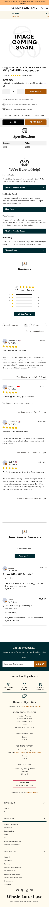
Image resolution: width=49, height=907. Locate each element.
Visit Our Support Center (15, 187)
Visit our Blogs (11, 250)
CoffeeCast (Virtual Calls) (13, 878)
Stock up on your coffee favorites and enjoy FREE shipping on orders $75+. (25, 2)
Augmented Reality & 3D (12, 841)
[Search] (42, 8)
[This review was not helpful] (44, 377)
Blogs (6, 834)
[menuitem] (25, 808)
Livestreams (8, 881)
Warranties (8, 828)
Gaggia (7, 75)
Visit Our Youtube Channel (15, 231)
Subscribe (7, 884)
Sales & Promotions (11, 824)
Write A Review (24, 314)
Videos (6, 838)
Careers (7, 864)
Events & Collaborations (12, 867)
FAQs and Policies (10, 871)
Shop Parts (9, 209)
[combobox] (36, 331)
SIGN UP (40, 664)
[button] (2, 8)
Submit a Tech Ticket (34, 752)
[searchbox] (13, 325)
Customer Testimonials (12, 874)
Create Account (9, 812)
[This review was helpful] (39, 377)
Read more (32, 368)
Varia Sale (16, 13)
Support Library (19, 752)
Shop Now (15, 16)
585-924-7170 (27, 707)
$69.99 (13, 122)
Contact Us (8, 861)
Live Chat (38, 707)
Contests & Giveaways (12, 845)
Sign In (6, 808)
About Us (7, 857)
